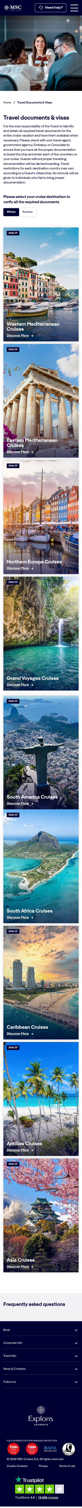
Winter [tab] (11, 211)
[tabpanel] (41, 748)
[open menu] (74, 7)
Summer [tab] (27, 211)
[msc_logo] (12, 7)
